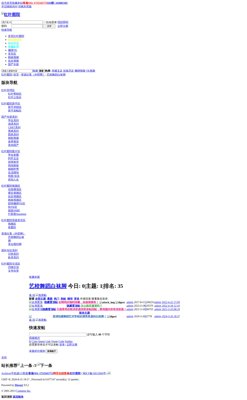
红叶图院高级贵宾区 (13, 220)
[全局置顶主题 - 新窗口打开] (36, 302)
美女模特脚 (15, 244)
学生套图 (13, 154)
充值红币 (13, 46)
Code (61, 341)
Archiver (6, 373)
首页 (16, 36)
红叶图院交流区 (10, 263)
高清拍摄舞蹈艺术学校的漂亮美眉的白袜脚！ (80, 316)
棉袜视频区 (15, 199)
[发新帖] (41, 295)
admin (130, 302)
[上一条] (24, 365)
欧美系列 (13, 257)
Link (48, 341)
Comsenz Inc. (23, 390)
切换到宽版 (25, 6)
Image (41, 341)
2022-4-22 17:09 (171, 302)
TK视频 (90, 70)
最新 (50, 298)
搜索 (35, 70)
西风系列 (13, 134)
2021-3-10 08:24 (171, 309)
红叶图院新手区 (10, 103)
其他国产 (13, 145)
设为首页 (6, 3)
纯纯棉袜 (13, 165)
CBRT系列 (14, 127)
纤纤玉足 (13, 158)
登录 (62, 344)
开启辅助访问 (9, 6)
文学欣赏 (13, 270)
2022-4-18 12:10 (171, 305)
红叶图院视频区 (10, 185)
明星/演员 (13, 176)
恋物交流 (13, 267)
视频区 (12, 223)
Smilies (69, 341)
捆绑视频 (80, 70)
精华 (70, 298)
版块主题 (84, 312)
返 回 (32, 295)
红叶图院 (6, 74)
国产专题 (13, 64)
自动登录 (51, 22)
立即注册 (62, 26)
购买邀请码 (15, 39)
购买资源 (13, 43)
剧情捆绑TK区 (16, 203)
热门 (56, 298)
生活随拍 (13, 172)
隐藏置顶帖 (51, 302)
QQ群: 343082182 (57, 3)
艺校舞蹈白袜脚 (56, 74)
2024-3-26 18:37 (171, 316)
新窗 (31, 298)
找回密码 (62, 22)
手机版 (15, 373)
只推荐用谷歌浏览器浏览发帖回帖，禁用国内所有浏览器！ (92, 309)
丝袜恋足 (68, 70)
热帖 (63, 298)
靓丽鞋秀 (13, 169)
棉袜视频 (13, 57)
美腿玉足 (57, 70)
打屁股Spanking (17, 214)
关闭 (4, 357)
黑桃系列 (13, 131)
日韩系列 (13, 253)
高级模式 (34, 338)
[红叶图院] (10, 14)
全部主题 (40, 298)
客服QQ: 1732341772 (35, 3)
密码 (4, 26)
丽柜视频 (13, 138)
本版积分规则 (37, 351)
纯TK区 (12, 207)
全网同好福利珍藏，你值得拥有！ (78, 302)
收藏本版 (34, 277)
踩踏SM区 (14, 210)
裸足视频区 (15, 192)
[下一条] (44, 365)
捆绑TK (12, 50)
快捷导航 (6, 29)
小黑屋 (24, 373)
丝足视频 (13, 60)
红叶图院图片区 (10, 151)
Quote (54, 341)
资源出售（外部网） (33, 74)
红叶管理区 (8, 90)
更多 (76, 298)
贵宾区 (12, 53)
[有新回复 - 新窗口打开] (30, 316)
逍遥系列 (13, 123)
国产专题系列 (9, 116)
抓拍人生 (13, 179)
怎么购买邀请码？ (91, 305)
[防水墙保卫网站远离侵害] (109, 373)
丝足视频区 (15, 196)
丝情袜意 (13, 161)
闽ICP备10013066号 (94, 373)
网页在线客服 (61, 373)
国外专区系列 (9, 250)
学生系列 (13, 120)
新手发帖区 (15, 110)
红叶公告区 (15, 97)
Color (35, 341)
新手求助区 (15, 107)
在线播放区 (15, 189)
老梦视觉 (13, 141)
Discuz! (19, 385)
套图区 (12, 227)
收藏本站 (17, 3)
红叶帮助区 (15, 93)
